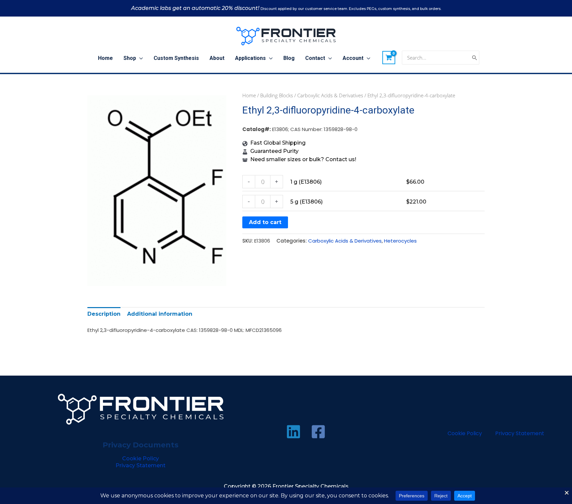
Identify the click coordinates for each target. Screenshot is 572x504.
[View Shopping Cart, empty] (389, 57)
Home (249, 95)
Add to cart (265, 222)
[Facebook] (318, 431)
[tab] (103, 314)
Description (103, 314)
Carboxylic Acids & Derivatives (330, 95)
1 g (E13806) (306, 182)
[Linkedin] (293, 431)
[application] (139, 58)
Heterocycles (400, 240)
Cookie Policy (140, 458)
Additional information (159, 314)
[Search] (474, 58)
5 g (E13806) (306, 202)
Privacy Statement (141, 465)
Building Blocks (276, 95)
